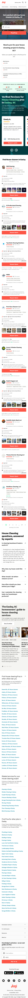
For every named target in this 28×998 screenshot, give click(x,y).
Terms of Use (10, 990)
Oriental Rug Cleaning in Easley (10, 805)
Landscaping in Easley (8, 848)
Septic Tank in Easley (7, 854)
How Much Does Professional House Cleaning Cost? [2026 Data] (10, 644)
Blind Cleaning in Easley (8, 811)
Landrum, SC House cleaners (9, 765)
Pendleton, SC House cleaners (10, 711)
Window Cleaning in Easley (9, 792)
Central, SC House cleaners (9, 706)
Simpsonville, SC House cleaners (10, 735)
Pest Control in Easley (8, 856)
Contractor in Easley (7, 892)
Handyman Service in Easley (9, 862)
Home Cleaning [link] (13, 6)
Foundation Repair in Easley (9, 865)
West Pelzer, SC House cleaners (10, 727)
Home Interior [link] (5, 6)
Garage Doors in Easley (8, 886)
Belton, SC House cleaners (9, 754)
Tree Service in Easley (7, 845)
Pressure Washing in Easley (9, 797)
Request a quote (12, 143)
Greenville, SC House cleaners (10, 689)
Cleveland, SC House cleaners (10, 722)
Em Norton (24, 639)
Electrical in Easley (7, 835)
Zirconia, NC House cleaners (9, 768)
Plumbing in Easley (7, 832)
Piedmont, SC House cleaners (10, 695)
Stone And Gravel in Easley (9, 908)
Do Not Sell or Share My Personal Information (14, 994)
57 (22, 525)
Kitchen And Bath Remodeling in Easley (12, 851)
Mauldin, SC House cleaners (9, 714)
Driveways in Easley (7, 900)
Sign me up (14, 961)
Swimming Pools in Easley (9, 859)
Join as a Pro (18, 2)
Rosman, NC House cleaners (9, 763)
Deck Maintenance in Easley (9, 889)
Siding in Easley (6, 881)
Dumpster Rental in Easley (9, 870)
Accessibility (13, 992)
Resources (4, 933)
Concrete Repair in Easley (9, 875)
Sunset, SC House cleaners (9, 741)
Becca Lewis (5, 639)
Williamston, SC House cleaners (10, 703)
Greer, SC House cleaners (8, 733)
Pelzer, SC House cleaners (9, 725)
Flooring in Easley (6, 873)
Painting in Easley (6, 884)
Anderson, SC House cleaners (10, 744)
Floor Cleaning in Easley (8, 808)
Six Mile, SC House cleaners (9, 708)
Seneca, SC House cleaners (9, 749)
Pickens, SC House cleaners (9, 697)
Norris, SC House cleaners (9, 700)
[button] (4, 190)
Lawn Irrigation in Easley (8, 894)
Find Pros (14, 33)
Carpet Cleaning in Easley (9, 795)
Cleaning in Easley (7, 789)
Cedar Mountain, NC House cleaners (11, 746)
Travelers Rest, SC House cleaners (11, 738)
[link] (5, 138)
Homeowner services (7, 924)
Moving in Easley (6, 803)
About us (4, 937)
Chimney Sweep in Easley (8, 905)
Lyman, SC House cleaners (9, 760)
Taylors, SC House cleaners (9, 730)
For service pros (5, 929)
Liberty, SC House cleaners (9, 692)
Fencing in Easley (6, 840)
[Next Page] (25, 525)
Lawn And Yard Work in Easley (10, 843)
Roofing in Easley (6, 837)
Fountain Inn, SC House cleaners (10, 757)
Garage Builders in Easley (9, 911)
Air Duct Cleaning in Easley (9, 878)
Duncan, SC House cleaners (9, 752)
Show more (24, 260)
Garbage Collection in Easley (9, 867)
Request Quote (14, 195)
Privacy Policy (18, 990)
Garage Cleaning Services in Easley (11, 800)
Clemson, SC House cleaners (9, 716)
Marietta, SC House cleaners (9, 719)
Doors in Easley (6, 903)
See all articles (8, 623)
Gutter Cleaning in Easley (8, 897)
